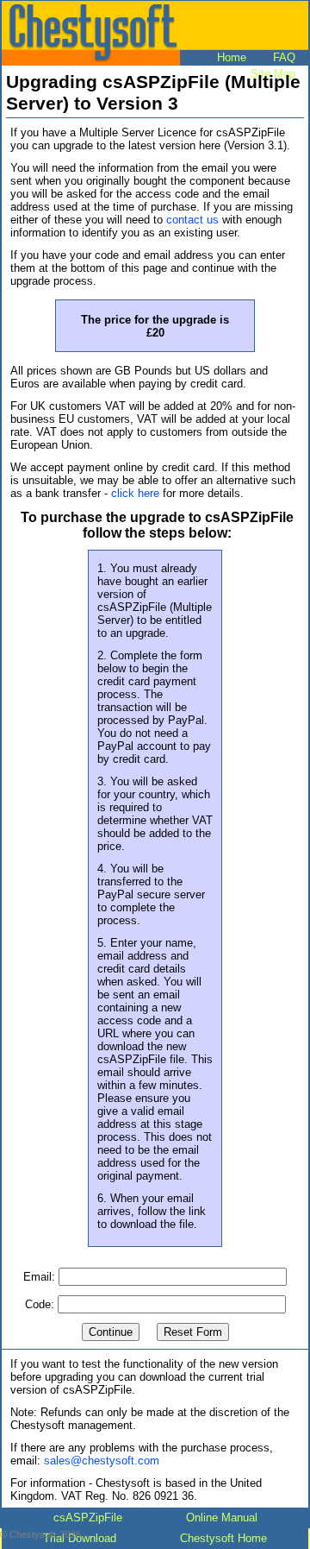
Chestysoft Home (223, 1538)
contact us (192, 219)
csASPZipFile (87, 1517)
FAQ (284, 57)
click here (135, 493)
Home (231, 57)
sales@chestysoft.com (101, 1460)
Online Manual (221, 1517)
